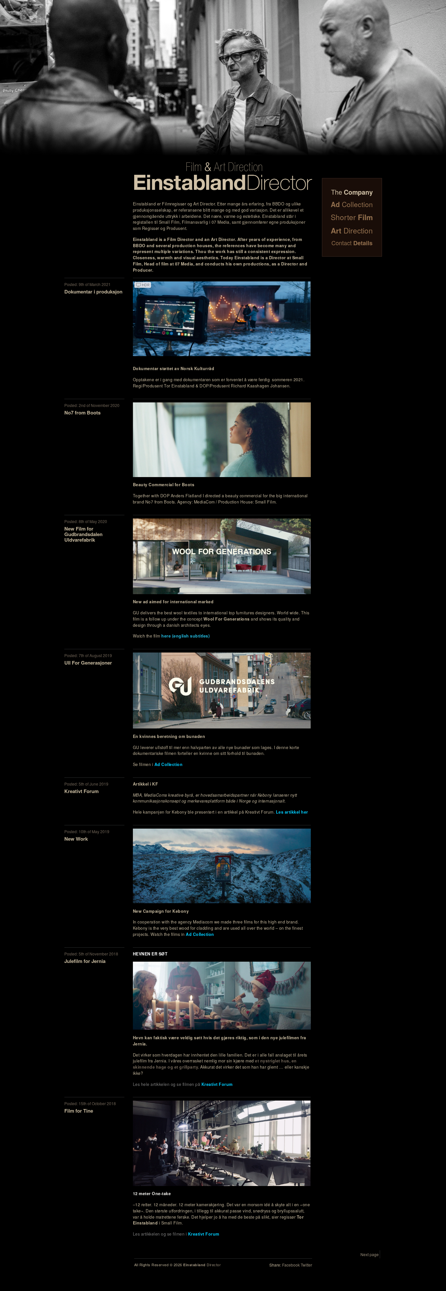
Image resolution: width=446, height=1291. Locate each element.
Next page (369, 1254)
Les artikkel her (292, 812)
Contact (352, 242)
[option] (223, 78)
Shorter (352, 217)
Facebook (291, 1265)
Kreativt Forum (217, 1084)
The (352, 192)
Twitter (306, 1265)
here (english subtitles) (185, 636)
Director (202, 1264)
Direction (352, 230)
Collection (352, 204)
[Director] (223, 176)
